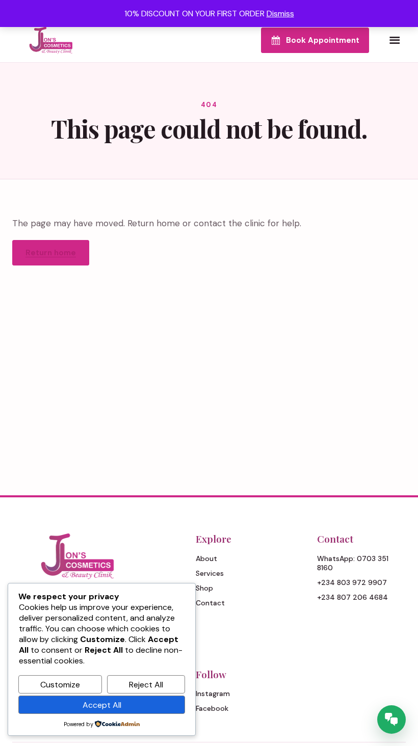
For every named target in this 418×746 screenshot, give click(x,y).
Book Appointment (322, 40)
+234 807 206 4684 (352, 597)
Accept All (102, 705)
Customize (60, 684)
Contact (210, 602)
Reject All (146, 684)
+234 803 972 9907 (352, 582)
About (206, 558)
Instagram (213, 693)
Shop (204, 588)
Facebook (212, 708)
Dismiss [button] (280, 13)
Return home (50, 253)
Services (210, 573)
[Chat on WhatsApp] (391, 719)
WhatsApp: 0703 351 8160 (352, 563)
